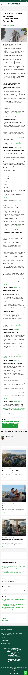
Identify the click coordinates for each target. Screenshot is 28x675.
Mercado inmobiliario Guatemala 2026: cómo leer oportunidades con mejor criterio (12, 603)
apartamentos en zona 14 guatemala (10, 426)
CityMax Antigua (16, 287)
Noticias (5, 7)
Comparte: (5, 25)
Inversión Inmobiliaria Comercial (18, 408)
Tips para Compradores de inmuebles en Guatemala (11, 572)
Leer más (3, 637)
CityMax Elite (16, 329)
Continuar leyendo (6, 477)
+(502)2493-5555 (6, 643)
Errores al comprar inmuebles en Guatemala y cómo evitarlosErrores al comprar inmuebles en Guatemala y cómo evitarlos (14, 518)
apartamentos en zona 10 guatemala (10, 425)
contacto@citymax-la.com (8, 645)
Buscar (4, 554)
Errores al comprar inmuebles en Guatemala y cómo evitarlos (13, 571)
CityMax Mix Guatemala (18, 229)
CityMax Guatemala (17, 401)
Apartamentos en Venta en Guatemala (10, 423)
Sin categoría (5, 620)
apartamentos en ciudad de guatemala (10, 421)
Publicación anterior (8, 431)
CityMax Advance (17, 147)
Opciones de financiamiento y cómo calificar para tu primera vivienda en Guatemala (13, 605)
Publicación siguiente (19, 431)
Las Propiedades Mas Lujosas (18, 409)
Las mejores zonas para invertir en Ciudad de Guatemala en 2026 (13, 565)
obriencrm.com (18, 670)
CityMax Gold (16, 360)
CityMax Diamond (17, 116)
